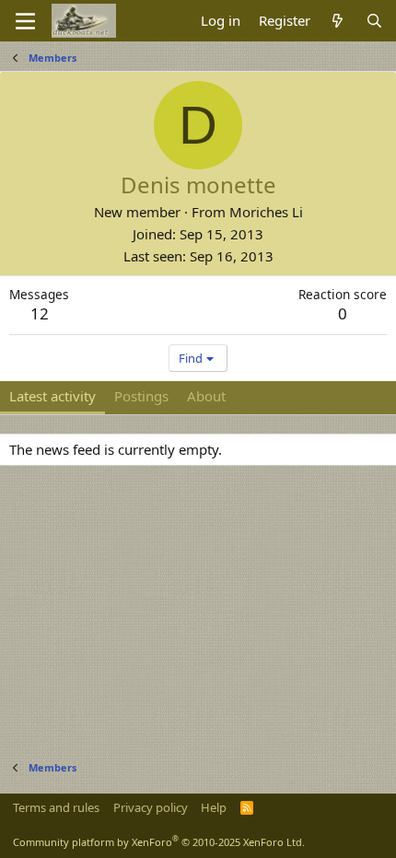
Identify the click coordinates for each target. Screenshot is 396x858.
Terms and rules (56, 807)
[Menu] (25, 21)
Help (214, 807)
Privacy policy (150, 807)
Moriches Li (266, 212)
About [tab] (206, 396)
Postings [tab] (141, 396)
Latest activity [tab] (52, 396)
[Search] (374, 21)
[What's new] (337, 21)
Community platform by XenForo (159, 842)
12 (39, 313)
